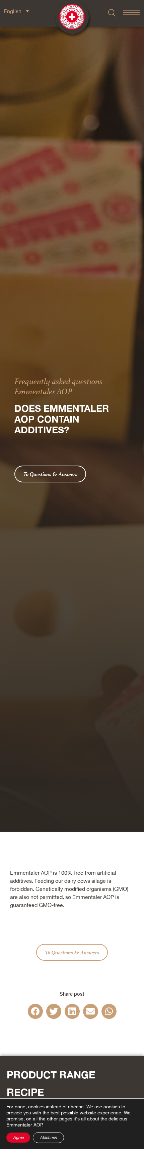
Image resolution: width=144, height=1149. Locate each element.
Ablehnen (48, 1137)
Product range (51, 1075)
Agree (18, 1137)
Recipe (25, 1092)
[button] (35, 1011)
